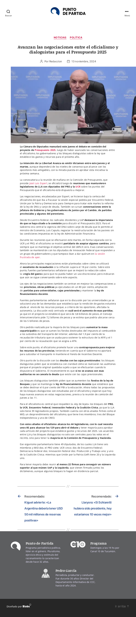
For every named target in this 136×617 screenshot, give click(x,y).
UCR (77, 186)
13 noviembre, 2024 (83, 61)
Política (76, 37)
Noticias (60, 37)
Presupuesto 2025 (45, 150)
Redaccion (55, 61)
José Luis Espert (38, 183)
